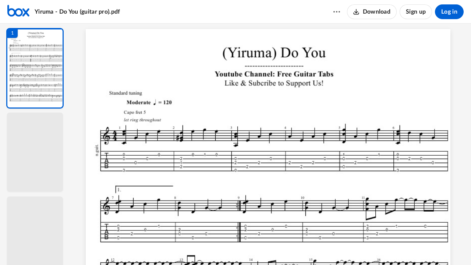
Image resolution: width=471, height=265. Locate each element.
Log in (449, 12)
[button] (35, 68)
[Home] (18, 12)
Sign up (416, 12)
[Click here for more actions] (336, 11)
